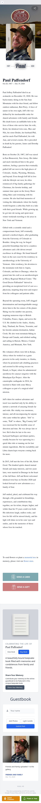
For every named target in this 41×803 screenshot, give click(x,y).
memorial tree (30, 557)
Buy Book (23, 652)
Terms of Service (26, 793)
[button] (20, 749)
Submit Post (20, 726)
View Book (11, 652)
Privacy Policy (14, 793)
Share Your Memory (14, 687)
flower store (28, 561)
